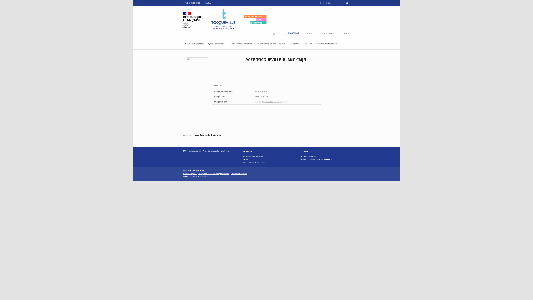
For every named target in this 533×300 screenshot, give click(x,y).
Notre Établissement (194, 44)
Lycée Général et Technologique (271, 44)
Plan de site (224, 174)
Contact (208, 3)
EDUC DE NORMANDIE (327, 34)
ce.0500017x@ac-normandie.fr (320, 159)
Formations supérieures (241, 44)
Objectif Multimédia (200, 176)
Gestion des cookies (239, 174)
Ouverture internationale (326, 44)
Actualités (308, 44)
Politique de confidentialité (208, 174)
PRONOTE (309, 34)
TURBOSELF (345, 34)
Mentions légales (190, 174)
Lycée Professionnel (217, 44)
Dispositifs (294, 44)
